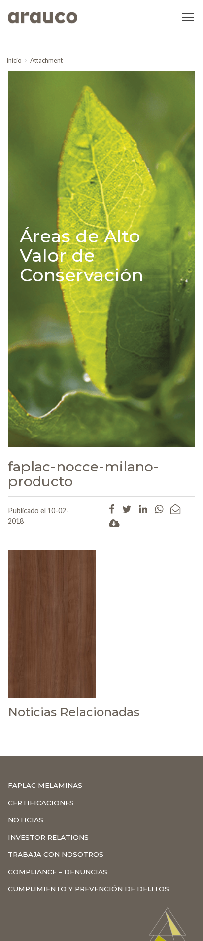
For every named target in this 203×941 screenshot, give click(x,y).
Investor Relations (48, 837)
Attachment (46, 60)
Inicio (13, 60)
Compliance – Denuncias (57, 871)
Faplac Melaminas (45, 785)
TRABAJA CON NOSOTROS (55, 854)
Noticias (25, 820)
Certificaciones (41, 803)
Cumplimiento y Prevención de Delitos (88, 889)
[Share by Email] (175, 509)
